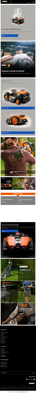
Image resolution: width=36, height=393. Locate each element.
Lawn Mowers (3, 338)
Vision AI (2, 335)
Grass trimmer (3, 342)
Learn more (3, 35)
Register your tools (3, 362)
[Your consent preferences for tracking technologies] (1, 391)
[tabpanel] (9, 195)
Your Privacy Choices (20, 391)
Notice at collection (12, 391)
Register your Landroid (4, 363)
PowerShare (3, 355)
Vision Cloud (3, 333)
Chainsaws (2, 339)
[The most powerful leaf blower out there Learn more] (26, 195)
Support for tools (3, 365)
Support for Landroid (4, 366)
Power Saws (2, 350)
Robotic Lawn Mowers (4, 332)
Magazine (29, 2)
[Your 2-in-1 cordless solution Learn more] (9, 195)
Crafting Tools (3, 353)
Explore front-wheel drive (5, 132)
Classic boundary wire (4, 336)
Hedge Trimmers (3, 341)
